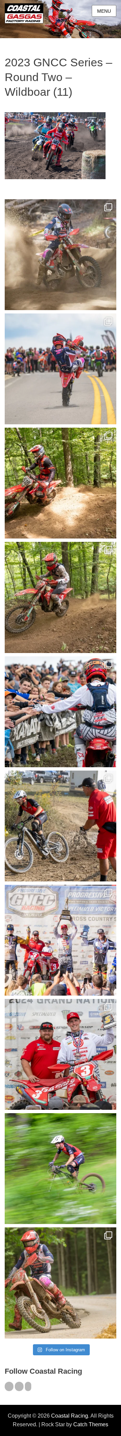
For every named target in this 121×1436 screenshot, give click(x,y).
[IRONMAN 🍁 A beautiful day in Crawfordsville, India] (60, 254)
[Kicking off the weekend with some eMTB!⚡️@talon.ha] (60, 1168)
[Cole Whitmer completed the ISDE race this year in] (60, 483)
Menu (104, 11)
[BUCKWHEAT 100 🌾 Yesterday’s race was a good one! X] (60, 1054)
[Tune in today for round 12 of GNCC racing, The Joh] (60, 711)
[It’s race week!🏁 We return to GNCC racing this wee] (60, 1282)
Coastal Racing (69, 1416)
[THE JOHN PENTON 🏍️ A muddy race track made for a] (60, 597)
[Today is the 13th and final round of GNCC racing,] (60, 368)
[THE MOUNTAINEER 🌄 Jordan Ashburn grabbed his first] (60, 940)
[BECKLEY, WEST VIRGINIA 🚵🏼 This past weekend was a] (60, 826)
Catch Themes (90, 1424)
